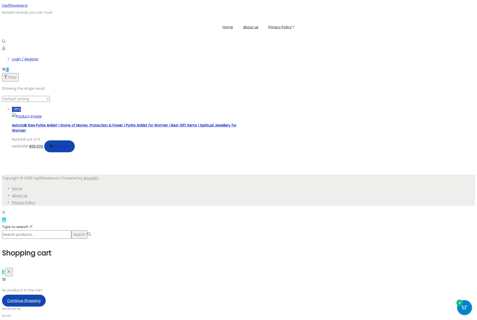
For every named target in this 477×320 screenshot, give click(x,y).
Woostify (91, 178)
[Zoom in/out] (4, 309)
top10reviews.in (15, 5)
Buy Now (62, 146)
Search (79, 234)
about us (19, 195)
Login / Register (25, 59)
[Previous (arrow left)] (4, 316)
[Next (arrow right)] (9, 316)
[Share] (14, 309)
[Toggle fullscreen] (9, 309)
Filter (12, 77)
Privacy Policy (23, 202)
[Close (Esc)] (19, 309)
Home (17, 188)
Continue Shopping (23, 300)
